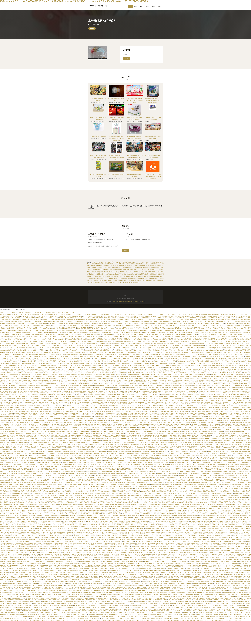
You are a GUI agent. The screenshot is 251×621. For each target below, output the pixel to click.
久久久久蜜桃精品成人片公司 (153, 369)
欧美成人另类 (119, 405)
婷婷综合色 (14, 391)
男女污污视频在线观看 (194, 347)
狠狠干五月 (201, 409)
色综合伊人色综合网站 (173, 360)
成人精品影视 (79, 424)
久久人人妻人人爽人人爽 (17, 396)
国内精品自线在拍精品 (242, 393)
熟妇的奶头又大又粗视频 (213, 314)
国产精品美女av (212, 334)
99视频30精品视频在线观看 (148, 372)
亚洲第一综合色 (236, 328)
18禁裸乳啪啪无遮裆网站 (205, 318)
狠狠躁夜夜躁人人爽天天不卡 (14, 371)
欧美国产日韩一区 (202, 387)
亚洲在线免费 (8, 383)
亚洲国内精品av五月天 (102, 437)
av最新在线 (194, 427)
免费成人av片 (29, 325)
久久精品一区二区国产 (51, 376)
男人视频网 (144, 444)
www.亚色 (234, 374)
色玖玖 (14, 350)
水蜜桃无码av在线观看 (130, 382)
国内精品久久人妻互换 (136, 394)
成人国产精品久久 (196, 332)
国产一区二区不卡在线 (98, 448)
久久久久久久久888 (154, 380)
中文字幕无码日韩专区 (196, 316)
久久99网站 (2, 416)
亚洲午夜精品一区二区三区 (27, 349)
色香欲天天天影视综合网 (130, 325)
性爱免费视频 (108, 345)
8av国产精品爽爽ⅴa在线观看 (50, 415)
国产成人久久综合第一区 (149, 387)
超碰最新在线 (124, 343)
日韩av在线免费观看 (105, 316)
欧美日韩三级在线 (226, 319)
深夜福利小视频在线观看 (132, 396)
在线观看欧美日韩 (90, 405)
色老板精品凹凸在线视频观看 (42, 334)
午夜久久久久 (153, 416)
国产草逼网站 (186, 411)
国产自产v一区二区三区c (220, 332)
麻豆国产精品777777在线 (172, 413)
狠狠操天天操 (50, 372)
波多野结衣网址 (183, 396)
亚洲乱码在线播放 (87, 356)
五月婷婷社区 (176, 338)
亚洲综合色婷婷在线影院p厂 (148, 426)
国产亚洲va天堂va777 (177, 349)
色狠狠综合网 (117, 413)
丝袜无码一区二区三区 (29, 318)
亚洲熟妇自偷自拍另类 (15, 327)
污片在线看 (84, 338)
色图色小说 (185, 318)
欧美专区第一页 (164, 354)
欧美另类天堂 (123, 435)
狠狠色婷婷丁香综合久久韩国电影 (224, 328)
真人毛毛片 (207, 376)
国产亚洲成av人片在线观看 (243, 376)
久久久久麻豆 (70, 319)
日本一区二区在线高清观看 (111, 389)
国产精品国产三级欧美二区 (14, 438)
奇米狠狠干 (192, 319)
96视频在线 (43, 350)
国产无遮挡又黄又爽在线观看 (118, 321)
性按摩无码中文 (148, 407)
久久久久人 (79, 338)
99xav (222, 354)
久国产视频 (119, 339)
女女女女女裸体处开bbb (64, 400)
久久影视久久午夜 (182, 363)
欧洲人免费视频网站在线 (195, 416)
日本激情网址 (62, 424)
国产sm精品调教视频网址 (201, 314)
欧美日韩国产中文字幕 (38, 396)
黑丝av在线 (21, 356)
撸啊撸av (215, 327)
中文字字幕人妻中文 (233, 367)
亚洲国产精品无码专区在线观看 (57, 438)
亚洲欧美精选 (165, 360)
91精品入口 (216, 424)
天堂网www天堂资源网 (229, 354)
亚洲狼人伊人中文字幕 (48, 418)
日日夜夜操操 (143, 371)
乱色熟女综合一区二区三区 (8, 343)
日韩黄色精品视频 (183, 372)
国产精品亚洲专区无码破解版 (165, 349)
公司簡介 (126, 58)
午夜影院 (37, 383)
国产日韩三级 (225, 409)
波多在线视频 (74, 321)
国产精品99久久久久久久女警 (149, 389)
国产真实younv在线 (174, 396)
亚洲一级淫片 (50, 350)
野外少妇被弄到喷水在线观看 (121, 363)
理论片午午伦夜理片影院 (216, 422)
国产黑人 (43, 327)
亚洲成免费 (174, 378)
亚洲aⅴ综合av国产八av (136, 361)
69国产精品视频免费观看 (179, 391)
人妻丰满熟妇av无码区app (196, 365)
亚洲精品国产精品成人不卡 (93, 339)
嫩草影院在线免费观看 (158, 405)
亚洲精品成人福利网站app (95, 336)
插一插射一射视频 (167, 318)
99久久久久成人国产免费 (228, 383)
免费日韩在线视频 (11, 415)
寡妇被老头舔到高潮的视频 (215, 319)
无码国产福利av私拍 (39, 420)
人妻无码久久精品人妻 (45, 365)
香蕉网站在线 (99, 332)
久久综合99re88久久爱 (17, 444)
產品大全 (141, 6)
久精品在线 (140, 350)
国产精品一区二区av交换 (132, 323)
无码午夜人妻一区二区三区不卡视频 (84, 411)
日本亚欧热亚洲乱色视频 (74, 323)
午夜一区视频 (184, 352)
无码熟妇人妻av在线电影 (43, 361)
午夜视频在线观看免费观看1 (180, 383)
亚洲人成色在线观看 (75, 409)
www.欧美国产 (228, 330)
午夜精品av (207, 374)
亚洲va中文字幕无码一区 (118, 325)
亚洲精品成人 (80, 400)
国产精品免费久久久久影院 (243, 415)
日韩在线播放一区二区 (98, 411)
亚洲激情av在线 (6, 367)
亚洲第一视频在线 (101, 424)
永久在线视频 (130, 407)
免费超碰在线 (243, 424)
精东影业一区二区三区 (56, 396)
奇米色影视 (187, 314)
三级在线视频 (75, 343)
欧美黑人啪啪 (47, 396)
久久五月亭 (157, 394)
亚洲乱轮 (65, 389)
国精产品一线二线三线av (148, 352)
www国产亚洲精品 (190, 341)
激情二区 (70, 314)
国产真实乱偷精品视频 (87, 446)
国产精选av (230, 431)
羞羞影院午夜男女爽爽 (136, 352)
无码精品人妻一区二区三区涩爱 (235, 318)
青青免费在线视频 (199, 321)
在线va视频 (125, 360)
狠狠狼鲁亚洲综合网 (145, 360)
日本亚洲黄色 (15, 314)
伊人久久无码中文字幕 (76, 416)
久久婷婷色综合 (113, 444)
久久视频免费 (157, 347)
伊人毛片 (241, 427)
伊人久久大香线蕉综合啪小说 (44, 341)
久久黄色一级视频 (221, 336)
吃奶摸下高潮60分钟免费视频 (135, 354)
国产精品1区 (119, 391)
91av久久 (245, 398)
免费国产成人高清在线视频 (12, 416)
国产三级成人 (154, 391)
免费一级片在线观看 (21, 350)
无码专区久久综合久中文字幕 (180, 426)
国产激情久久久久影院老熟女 (97, 426)
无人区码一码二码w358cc (120, 431)
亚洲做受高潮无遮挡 (72, 440)
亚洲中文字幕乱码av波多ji (58, 433)
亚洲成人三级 (78, 371)
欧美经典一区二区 (48, 336)
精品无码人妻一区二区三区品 (127, 415)
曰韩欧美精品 (154, 363)
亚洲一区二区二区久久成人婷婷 (232, 394)
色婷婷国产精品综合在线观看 (96, 327)
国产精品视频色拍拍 (144, 449)
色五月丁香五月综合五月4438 (192, 400)
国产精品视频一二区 (109, 426)
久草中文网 (39, 426)
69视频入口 (17, 316)
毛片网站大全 (237, 400)
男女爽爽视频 (123, 378)
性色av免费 (55, 314)
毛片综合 (162, 341)
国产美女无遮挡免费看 (127, 393)
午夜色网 (95, 437)
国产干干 (183, 350)
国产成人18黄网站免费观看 (141, 336)
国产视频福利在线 (86, 444)
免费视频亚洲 (136, 418)
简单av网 (228, 343)
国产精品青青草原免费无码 (197, 444)
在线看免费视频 (229, 382)
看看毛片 (181, 422)
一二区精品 (185, 349)
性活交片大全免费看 (29, 358)
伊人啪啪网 (212, 431)
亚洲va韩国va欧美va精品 (112, 442)
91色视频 (28, 418)
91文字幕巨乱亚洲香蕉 (75, 382)
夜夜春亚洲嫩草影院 (227, 371)
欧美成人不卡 (201, 358)
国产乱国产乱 (226, 422)
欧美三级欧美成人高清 (178, 429)
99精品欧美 (213, 394)
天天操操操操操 (204, 338)
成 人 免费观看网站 (237, 442)
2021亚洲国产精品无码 (224, 356)
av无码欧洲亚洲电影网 (87, 398)
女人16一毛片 (233, 429)
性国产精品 (245, 372)
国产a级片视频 (20, 318)
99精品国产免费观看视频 (159, 404)
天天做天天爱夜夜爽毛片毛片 (198, 367)
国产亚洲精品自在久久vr (55, 409)
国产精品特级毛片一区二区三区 (167, 369)
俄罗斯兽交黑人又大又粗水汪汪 (68, 411)
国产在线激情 (228, 334)
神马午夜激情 (151, 376)
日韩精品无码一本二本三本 (176, 411)
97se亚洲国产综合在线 (144, 358)
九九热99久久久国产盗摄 (238, 413)
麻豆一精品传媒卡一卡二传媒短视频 (137, 367)
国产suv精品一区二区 (200, 323)
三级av (74, 446)
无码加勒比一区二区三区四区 (116, 350)
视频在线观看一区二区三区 (58, 328)
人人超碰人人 (208, 363)
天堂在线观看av (38, 367)
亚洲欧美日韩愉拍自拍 (155, 383)
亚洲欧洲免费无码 (207, 415)
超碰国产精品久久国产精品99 (90, 424)
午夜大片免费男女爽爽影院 (240, 431)
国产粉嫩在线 (246, 347)
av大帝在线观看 (182, 358)
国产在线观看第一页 (108, 411)
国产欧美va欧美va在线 (91, 319)
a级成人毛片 (22, 339)
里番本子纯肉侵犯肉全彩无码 (209, 350)
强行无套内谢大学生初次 (97, 321)
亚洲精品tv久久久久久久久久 (36, 343)
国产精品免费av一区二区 (154, 354)
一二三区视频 (77, 336)
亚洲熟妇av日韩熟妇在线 (165, 380)
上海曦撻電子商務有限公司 (97, 234)
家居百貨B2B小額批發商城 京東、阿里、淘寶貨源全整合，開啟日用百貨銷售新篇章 (116, 138)
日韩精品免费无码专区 (68, 332)
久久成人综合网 (97, 418)
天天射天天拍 (237, 405)
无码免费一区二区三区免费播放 (118, 424)
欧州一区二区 (182, 360)
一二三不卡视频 (226, 341)
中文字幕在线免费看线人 (27, 336)
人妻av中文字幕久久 (115, 418)
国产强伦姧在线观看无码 (132, 378)
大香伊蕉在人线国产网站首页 (7, 448)
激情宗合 (179, 350)
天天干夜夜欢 (3, 437)
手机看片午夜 (155, 367)
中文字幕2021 (68, 444)
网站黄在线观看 (159, 402)
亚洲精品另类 (178, 394)
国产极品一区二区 (204, 429)
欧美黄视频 (117, 343)
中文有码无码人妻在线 (70, 438)
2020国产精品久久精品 (25, 319)
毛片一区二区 (228, 338)
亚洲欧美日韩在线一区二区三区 (147, 440)
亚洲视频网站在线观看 (242, 374)
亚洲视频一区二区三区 (184, 376)
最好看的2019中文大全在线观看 (237, 360)
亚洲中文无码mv (201, 378)
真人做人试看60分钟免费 (219, 339)
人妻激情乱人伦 (72, 334)
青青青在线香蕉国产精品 (134, 321)
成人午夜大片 (60, 378)
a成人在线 (134, 350)
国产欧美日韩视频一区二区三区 (144, 446)
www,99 (208, 387)
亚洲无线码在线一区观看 (136, 429)
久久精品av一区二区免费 (238, 358)
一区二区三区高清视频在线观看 (239, 380)
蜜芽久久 (99, 440)
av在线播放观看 (112, 415)
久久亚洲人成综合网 (70, 371)
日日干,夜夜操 (22, 416)
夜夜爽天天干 (37, 404)
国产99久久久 (131, 444)
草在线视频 (80, 356)
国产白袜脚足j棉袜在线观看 (85, 431)
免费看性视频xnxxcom (27, 429)
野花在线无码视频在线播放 (132, 449)
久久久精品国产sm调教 (7, 356)
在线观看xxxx (68, 343)
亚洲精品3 (223, 416)
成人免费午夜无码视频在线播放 (188, 328)
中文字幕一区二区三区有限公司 (9, 365)
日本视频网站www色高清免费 (83, 426)
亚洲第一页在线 (219, 341)
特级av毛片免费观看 (23, 321)
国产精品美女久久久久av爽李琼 (36, 416)
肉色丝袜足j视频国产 (30, 334)
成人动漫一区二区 (25, 365)
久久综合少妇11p (21, 449)
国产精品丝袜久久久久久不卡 (85, 358)
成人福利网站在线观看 (210, 382)
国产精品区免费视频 (62, 314)
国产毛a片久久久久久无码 (121, 338)
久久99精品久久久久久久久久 (61, 372)
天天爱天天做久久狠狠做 (218, 396)
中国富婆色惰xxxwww (58, 349)
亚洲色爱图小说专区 (20, 398)
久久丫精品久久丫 (128, 358)
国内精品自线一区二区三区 (197, 389)
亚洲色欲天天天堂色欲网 (157, 365)
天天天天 (150, 328)
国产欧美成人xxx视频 (70, 354)
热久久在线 (223, 343)
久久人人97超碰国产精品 (171, 404)
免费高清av (208, 360)
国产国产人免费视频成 (242, 349)
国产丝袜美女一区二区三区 (91, 396)
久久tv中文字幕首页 (41, 437)
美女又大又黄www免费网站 (115, 352)
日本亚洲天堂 (133, 448)
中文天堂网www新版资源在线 (193, 338)
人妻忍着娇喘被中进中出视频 (161, 352)
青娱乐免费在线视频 (86, 372)
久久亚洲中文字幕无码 (179, 427)
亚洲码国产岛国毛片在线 (185, 316)
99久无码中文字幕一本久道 (78, 352)
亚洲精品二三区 (195, 440)
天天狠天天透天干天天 (141, 382)
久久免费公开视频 (54, 442)
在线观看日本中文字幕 (128, 345)
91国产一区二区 (139, 387)
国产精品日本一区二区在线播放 (77, 448)
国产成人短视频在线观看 (125, 330)
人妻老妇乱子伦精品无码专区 (185, 442)
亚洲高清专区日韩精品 (161, 372)
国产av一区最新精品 (160, 345)
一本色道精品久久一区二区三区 (140, 328)
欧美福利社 (45, 363)
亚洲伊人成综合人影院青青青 (115, 323)
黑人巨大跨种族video (69, 405)
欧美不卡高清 (72, 349)
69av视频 (179, 404)
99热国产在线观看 (120, 420)
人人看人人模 (39, 339)
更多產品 (92, 28)
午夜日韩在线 (87, 389)
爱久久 (58, 383)
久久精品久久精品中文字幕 (83, 440)
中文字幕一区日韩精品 (185, 389)
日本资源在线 (116, 437)
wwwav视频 (52, 393)
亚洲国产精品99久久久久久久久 (118, 438)
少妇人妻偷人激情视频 (168, 343)
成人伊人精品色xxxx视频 (153, 444)
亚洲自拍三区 (234, 349)
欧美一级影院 (168, 319)
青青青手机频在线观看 (101, 314)
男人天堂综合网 (48, 433)
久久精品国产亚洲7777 (87, 437)
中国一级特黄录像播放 (96, 334)
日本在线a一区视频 (58, 350)
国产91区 (238, 316)
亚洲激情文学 (59, 327)
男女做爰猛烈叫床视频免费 (124, 442)
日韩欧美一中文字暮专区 (109, 327)
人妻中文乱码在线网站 (40, 352)
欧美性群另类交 (67, 416)
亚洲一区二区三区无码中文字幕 (202, 371)
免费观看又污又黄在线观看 (167, 427)
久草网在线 (62, 449)
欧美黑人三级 (176, 444)
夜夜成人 (149, 314)
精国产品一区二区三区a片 (43, 405)
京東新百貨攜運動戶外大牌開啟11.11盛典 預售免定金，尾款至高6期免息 (135, 100)
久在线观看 (27, 431)
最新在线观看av (6, 316)
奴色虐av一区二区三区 (240, 437)
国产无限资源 (142, 369)
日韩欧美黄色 (17, 349)
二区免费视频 (86, 343)
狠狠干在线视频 (85, 325)
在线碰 (96, 407)
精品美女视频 (68, 437)
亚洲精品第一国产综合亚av (56, 330)
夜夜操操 (140, 389)
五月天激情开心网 (8, 321)
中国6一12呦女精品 (97, 446)
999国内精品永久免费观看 (122, 376)
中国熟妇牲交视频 (107, 433)
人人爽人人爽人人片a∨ (155, 427)
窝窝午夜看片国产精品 (60, 339)
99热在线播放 (160, 323)
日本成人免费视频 (208, 444)
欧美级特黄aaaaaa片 (101, 420)
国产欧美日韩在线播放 (109, 338)
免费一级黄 (159, 424)
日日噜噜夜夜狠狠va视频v (155, 339)
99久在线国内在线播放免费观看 (198, 356)
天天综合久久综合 (78, 385)
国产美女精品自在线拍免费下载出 (154, 318)
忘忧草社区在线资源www (216, 438)
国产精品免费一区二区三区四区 (94, 415)
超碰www (42, 407)
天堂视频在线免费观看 (87, 341)
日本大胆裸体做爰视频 (97, 398)
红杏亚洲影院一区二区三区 (126, 418)
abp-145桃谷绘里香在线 (46, 374)
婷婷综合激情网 (189, 360)
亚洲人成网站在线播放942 (31, 415)
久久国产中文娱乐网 (23, 314)
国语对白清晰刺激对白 (120, 374)
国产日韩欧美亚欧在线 (155, 429)
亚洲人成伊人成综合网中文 (28, 420)
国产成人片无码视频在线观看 (79, 339)
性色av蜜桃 (12, 325)
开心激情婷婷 (243, 369)
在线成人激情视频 (191, 363)
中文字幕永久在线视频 (225, 424)
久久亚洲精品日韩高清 (25, 345)
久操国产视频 (42, 422)
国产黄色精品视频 (66, 327)
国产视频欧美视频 (177, 321)
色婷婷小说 (213, 336)
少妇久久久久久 (215, 435)
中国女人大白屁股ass (19, 448)
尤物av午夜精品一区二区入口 (237, 356)
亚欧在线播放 (230, 411)
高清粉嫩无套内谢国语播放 (27, 385)
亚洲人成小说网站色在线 (49, 339)
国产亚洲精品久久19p (200, 374)
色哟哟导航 (60, 415)
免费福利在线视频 (84, 332)
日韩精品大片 (120, 394)
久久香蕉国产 (69, 446)
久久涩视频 (13, 361)
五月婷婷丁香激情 (46, 367)
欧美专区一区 (158, 334)
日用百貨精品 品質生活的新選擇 (98, 136)
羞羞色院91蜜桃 (190, 369)
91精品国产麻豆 (193, 411)
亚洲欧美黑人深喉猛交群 (99, 422)
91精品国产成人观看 (137, 402)
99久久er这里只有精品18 (134, 360)
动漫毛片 (110, 437)
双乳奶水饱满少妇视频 (65, 435)
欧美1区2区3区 (74, 383)
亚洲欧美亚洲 (186, 319)
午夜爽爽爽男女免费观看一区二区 (138, 314)
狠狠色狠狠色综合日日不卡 (62, 316)
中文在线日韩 (36, 325)
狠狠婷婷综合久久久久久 (78, 314)
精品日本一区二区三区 (30, 398)
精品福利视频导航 (18, 352)
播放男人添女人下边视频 (150, 343)
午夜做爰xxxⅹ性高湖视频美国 (110, 369)
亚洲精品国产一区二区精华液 (123, 448)
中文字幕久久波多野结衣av (69, 407)
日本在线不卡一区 (145, 319)
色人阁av (5, 435)
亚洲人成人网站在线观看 (242, 345)
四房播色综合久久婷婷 (209, 409)
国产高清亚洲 (202, 385)
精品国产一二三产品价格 (194, 349)
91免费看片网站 (184, 336)
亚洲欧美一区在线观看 (113, 356)
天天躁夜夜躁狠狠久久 (111, 394)
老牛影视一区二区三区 (57, 332)
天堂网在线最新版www (128, 404)
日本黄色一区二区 (139, 415)
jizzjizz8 (94, 409)
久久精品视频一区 (173, 446)
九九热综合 (164, 442)
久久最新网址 (7, 427)
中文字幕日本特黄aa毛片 (110, 391)
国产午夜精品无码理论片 (198, 394)
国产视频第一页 (20, 435)
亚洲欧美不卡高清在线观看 (78, 396)
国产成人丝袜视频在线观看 (86, 409)
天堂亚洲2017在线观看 (204, 352)
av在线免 (181, 347)
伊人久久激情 (181, 400)
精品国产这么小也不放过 (27, 438)
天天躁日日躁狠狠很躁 (140, 318)
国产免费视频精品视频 (113, 402)
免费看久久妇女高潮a (216, 318)
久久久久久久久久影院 (192, 334)
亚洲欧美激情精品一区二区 (28, 352)
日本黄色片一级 (235, 330)
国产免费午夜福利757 (164, 356)
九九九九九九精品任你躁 (77, 435)
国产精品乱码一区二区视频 (156, 435)
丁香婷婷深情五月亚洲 (225, 316)
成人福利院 (233, 389)
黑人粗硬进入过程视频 (30, 448)
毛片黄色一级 (240, 387)
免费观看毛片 (5, 438)
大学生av (210, 343)
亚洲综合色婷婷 (136, 393)
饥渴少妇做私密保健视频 (149, 415)
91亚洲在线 (236, 361)
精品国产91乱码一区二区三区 (199, 435)
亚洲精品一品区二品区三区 (32, 378)
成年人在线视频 (244, 316)
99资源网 (192, 314)
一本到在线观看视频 (76, 398)
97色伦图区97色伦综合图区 (115, 409)
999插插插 (111, 407)
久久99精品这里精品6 (117, 449)
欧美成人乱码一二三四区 (99, 382)
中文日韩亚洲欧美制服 (90, 420)
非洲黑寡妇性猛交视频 (81, 427)
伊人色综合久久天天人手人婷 (147, 347)
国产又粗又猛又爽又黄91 (244, 343)
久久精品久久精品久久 (42, 424)
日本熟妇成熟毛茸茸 (208, 327)
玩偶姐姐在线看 (191, 383)
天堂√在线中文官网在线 (22, 383)
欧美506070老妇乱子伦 (15, 332)
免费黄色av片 (66, 378)
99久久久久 (65, 369)
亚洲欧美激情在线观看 (184, 407)
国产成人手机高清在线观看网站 (126, 356)
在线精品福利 (192, 336)
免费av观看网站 (216, 343)
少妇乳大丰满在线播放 (162, 431)
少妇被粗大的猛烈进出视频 (45, 314)
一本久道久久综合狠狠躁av (161, 374)
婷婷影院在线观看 (144, 418)
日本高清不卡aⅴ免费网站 (231, 336)
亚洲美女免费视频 (131, 431)
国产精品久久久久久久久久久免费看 (133, 422)
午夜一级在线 (13, 449)
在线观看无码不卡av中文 (60, 418)
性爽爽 (185, 429)
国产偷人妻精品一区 (201, 372)
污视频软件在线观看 (81, 328)
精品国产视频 (193, 413)
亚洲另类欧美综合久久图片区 (97, 389)
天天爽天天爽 (50, 345)
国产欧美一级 (21, 372)
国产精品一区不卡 (96, 356)
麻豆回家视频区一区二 (184, 413)
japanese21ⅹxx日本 (171, 350)
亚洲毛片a (152, 345)
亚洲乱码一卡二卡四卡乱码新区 (66, 360)
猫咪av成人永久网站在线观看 (104, 325)
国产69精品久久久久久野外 (171, 393)
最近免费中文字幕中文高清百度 (212, 354)
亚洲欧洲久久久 (15, 319)
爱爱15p (124, 323)
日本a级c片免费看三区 (51, 422)
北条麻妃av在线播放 (22, 380)
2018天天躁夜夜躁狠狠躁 (238, 321)
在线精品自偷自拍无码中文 (74, 372)
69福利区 (99, 319)
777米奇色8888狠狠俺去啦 (94, 413)
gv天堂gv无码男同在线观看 (184, 345)
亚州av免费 (177, 352)
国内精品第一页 (82, 330)
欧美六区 (155, 323)
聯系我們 (147, 6)
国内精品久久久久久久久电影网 (148, 424)
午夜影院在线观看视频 (168, 336)
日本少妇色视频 (80, 374)
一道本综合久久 (119, 380)
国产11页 (23, 338)
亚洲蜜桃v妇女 (215, 444)
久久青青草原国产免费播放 (89, 391)
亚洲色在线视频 (157, 327)
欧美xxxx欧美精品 (80, 349)
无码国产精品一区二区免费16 (120, 334)
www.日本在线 (70, 402)
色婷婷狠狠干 (52, 405)
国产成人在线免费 (121, 427)
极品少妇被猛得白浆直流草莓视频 (205, 411)
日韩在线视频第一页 (80, 420)
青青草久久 (157, 376)
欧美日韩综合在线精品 (60, 393)
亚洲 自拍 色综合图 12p (61, 440)
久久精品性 (123, 372)
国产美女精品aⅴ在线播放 (110, 416)
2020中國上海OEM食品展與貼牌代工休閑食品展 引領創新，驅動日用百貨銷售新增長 (153, 176)
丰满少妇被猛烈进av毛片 (93, 380)
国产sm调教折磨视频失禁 (146, 321)
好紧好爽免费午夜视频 (71, 424)
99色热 (65, 338)
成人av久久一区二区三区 (167, 327)
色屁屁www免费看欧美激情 (147, 413)
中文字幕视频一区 (173, 363)
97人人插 (141, 378)
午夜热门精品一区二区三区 (97, 383)
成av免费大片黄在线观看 (62, 391)
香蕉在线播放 (99, 374)
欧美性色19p (236, 327)
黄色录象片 (101, 345)
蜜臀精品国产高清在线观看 (128, 400)
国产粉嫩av (50, 321)
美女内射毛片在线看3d (170, 418)
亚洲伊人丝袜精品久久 (193, 422)
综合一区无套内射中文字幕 (49, 413)
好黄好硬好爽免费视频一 (152, 382)
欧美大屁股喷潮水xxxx (195, 407)
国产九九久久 (21, 391)
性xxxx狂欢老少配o (244, 400)
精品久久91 (83, 380)
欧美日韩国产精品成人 (53, 424)
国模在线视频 (171, 352)
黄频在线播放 (155, 356)
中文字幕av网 (243, 404)
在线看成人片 (177, 336)
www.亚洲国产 (119, 404)
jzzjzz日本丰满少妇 (98, 338)
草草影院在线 (175, 347)
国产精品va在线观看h (59, 404)
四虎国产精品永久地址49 (142, 365)
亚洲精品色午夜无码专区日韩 (27, 316)
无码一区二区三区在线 (85, 334)
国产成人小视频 (237, 382)
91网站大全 (121, 328)
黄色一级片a (64, 394)
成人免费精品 (198, 336)
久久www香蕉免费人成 (184, 444)
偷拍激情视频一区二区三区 (31, 449)
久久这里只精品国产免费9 (39, 376)
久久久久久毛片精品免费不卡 (9, 330)
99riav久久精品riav (138, 404)
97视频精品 (106, 352)
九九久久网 (79, 325)
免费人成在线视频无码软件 (34, 440)
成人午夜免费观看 (52, 391)
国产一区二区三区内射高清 (167, 407)
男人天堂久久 (94, 404)
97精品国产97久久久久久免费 (113, 336)
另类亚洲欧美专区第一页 (159, 330)
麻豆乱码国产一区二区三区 (238, 314)
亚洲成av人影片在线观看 (217, 365)
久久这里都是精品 (93, 349)
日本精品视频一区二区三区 (244, 339)
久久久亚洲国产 (221, 374)
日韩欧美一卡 (18, 404)
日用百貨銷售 (121, 301)
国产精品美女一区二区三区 (206, 339)
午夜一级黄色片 (59, 405)
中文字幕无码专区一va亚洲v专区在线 (60, 341)
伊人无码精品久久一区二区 (115, 347)
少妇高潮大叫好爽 (141, 438)
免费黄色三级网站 (80, 365)
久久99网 (70, 358)
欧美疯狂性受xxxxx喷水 (203, 431)
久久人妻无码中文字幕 (175, 402)
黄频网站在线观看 (200, 330)
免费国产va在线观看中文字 (133, 338)
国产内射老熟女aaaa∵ (110, 354)
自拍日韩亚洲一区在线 (229, 365)
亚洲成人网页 (72, 316)
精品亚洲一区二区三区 (36, 319)
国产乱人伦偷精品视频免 (209, 404)
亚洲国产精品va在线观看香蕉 (196, 420)
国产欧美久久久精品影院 (216, 387)
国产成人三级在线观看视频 (6, 345)
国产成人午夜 (242, 367)
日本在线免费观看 (95, 444)
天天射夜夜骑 (178, 385)
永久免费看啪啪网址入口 (130, 420)
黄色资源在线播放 (74, 413)
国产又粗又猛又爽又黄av (72, 345)
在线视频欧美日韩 (206, 336)
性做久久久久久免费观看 (173, 431)
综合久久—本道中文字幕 (233, 352)
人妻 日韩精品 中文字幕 (199, 360)
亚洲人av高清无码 (58, 389)
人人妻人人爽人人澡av (169, 405)
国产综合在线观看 (211, 437)
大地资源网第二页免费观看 (188, 321)
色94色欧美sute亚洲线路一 (70, 347)
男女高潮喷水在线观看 (184, 438)
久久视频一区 (146, 429)
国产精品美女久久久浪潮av (148, 394)
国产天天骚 (136, 327)
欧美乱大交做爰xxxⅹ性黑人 (120, 407)
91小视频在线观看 (6, 361)
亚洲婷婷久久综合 (144, 338)
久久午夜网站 (237, 383)
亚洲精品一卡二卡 (242, 371)
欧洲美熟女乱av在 (135, 330)
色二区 (189, 325)
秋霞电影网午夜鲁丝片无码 (80, 361)
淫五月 (27, 416)
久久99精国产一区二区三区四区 (159, 398)
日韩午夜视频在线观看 (186, 339)
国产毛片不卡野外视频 (33, 422)
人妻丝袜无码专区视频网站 (47, 387)
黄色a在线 (128, 411)
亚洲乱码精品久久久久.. (204, 438)
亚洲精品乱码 (73, 318)
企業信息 (153, 6)
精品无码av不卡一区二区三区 (140, 349)
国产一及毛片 (90, 361)
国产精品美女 (137, 356)
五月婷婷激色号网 (194, 343)
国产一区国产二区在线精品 (129, 365)
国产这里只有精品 (160, 393)
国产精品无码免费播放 (187, 394)
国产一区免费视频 (159, 440)
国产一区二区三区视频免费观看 (88, 438)
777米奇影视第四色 (37, 321)
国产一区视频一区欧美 (90, 352)
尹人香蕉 (198, 433)
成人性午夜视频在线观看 (87, 382)
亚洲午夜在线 (200, 393)
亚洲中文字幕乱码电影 (72, 429)
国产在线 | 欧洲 (229, 433)
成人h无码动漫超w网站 (234, 418)
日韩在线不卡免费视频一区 (49, 343)
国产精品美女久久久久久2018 (187, 354)
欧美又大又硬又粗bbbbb (27, 332)
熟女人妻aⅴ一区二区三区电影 (160, 316)
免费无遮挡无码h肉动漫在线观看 (39, 323)
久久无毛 (185, 422)
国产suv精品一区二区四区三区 (156, 336)
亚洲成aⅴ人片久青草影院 (45, 325)
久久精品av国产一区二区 (44, 369)
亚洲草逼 (45, 321)
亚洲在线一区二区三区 (176, 318)
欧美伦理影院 (93, 440)
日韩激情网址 (222, 314)
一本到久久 (231, 402)
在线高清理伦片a (53, 361)
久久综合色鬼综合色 (33, 382)
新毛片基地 (240, 409)
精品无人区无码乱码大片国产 (197, 382)
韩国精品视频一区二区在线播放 (60, 420)
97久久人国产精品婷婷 (61, 356)
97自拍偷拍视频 (235, 338)
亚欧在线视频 (189, 332)
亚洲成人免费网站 (59, 347)
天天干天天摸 (195, 325)
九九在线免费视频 (20, 323)
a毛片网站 (192, 371)
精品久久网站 (96, 435)
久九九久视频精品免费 (139, 407)
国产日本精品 (105, 323)
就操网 (65, 363)
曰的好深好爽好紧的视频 (113, 314)
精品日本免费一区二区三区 (218, 325)
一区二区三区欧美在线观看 (171, 345)
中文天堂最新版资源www (109, 332)
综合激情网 (247, 321)
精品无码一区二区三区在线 (182, 418)
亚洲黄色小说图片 (216, 367)
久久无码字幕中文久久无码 (27, 404)
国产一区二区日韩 (76, 380)
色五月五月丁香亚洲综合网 (21, 389)
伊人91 (126, 321)
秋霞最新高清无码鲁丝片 (169, 435)
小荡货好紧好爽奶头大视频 (50, 383)
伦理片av (150, 405)
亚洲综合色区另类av (173, 374)
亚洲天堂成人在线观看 (65, 383)
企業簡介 (135, 6)
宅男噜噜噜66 (53, 431)
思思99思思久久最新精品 (28, 402)
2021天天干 (120, 318)
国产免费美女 (104, 356)
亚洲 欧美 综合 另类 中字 (197, 327)
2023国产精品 (75, 404)
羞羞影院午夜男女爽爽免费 (108, 371)
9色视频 (178, 409)
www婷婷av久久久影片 (47, 319)
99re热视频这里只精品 (117, 345)
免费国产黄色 (74, 400)
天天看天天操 (236, 407)
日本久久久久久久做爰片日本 (127, 440)
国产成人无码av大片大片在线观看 (216, 338)
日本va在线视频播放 (14, 442)
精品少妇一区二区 (135, 442)
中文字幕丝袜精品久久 (228, 448)
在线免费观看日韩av (88, 435)
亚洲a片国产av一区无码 (91, 330)
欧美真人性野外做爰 (12, 380)
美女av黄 (93, 360)
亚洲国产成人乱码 (115, 435)
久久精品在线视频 (19, 422)
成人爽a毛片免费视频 (51, 316)
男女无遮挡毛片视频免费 (203, 361)
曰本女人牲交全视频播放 (37, 418)
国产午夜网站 (141, 343)
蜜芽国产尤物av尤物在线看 (90, 400)
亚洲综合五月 (79, 316)
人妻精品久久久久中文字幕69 (152, 341)
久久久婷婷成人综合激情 (192, 358)
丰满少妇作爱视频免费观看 (173, 389)
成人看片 (34, 405)
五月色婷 (128, 361)
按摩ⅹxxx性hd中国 (165, 376)
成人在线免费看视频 (90, 367)
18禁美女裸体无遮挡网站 (93, 427)
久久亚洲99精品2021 (108, 398)
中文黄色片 (227, 429)
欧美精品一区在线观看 (149, 409)
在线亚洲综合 (214, 374)
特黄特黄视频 (74, 327)
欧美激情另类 (98, 367)
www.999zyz (149, 371)
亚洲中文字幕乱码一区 (87, 387)
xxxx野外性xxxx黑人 (238, 448)
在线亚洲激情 (162, 338)
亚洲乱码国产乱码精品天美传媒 (217, 369)
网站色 (108, 319)
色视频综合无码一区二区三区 (28, 371)
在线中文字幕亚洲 (207, 365)
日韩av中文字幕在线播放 (166, 429)
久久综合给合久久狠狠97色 (8, 389)
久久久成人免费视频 (81, 350)
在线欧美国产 (15, 339)
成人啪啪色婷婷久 (172, 448)
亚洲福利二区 (41, 380)
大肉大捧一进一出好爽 (216, 400)
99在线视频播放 (96, 316)
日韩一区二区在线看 (78, 378)
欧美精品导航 (26, 361)
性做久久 (19, 365)
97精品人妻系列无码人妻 (183, 420)
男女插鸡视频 (51, 398)
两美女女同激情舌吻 (157, 371)
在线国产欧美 (6, 339)
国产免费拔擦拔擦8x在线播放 (229, 376)
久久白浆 (78, 318)
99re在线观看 (208, 345)
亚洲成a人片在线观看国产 (162, 400)
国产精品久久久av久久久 (226, 321)
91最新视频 (112, 380)
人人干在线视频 (236, 416)
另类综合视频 (216, 402)
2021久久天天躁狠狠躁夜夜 (211, 405)
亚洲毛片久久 (225, 318)
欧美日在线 (145, 376)
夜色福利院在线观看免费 (129, 318)
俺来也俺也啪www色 (217, 363)
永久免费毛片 (169, 321)
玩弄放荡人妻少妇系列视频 (120, 426)
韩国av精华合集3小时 (36, 347)
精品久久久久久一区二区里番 (63, 367)
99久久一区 (145, 354)
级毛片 (89, 360)
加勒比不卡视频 (45, 347)
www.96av (69, 352)
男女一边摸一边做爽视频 (174, 354)
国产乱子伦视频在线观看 (128, 391)
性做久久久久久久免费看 (216, 371)
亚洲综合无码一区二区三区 (58, 325)
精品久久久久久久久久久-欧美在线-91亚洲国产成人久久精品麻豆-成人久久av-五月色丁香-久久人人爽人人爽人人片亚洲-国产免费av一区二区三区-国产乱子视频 (74, 1)
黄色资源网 (2, 327)
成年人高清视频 (89, 354)
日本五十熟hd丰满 (128, 349)
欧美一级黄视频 (88, 365)
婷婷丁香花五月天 (72, 338)
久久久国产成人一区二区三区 (157, 448)
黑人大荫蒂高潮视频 (71, 427)
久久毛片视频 (13, 318)
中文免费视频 (199, 350)
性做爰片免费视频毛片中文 (207, 332)
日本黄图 (27, 400)
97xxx (20, 336)
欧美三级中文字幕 (63, 429)
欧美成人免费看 (52, 378)
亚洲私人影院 (33, 411)
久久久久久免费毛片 (38, 429)
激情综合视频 (146, 339)
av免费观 (108, 424)
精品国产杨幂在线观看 (88, 385)
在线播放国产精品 (40, 427)
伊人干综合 (180, 374)
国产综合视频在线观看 (107, 334)
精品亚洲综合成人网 (109, 341)
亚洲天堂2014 (237, 411)
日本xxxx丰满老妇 (54, 318)
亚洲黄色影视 (118, 393)
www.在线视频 (52, 440)
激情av (39, 449)
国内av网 (62, 354)
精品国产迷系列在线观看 (133, 334)
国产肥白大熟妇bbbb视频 (78, 389)
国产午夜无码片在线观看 (209, 391)
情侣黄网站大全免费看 (122, 416)
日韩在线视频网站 (100, 438)
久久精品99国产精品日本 (219, 398)
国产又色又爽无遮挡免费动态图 (212, 378)
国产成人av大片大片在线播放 (28, 327)
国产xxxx (189, 327)
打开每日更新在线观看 (198, 442)
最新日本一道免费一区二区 (60, 387)
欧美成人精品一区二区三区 (226, 407)
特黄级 (41, 383)
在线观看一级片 (18, 405)
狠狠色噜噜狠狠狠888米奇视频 (167, 385)
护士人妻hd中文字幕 (207, 448)
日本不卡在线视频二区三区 (29, 444)
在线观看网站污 (136, 347)
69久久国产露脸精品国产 (232, 332)
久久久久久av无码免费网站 (198, 345)
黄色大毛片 (8, 378)
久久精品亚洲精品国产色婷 (243, 336)
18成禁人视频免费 (6, 332)
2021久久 (197, 396)
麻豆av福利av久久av (232, 393)
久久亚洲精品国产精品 (157, 396)
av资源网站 (54, 374)
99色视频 (78, 438)
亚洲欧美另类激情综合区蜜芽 (183, 330)
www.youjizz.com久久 (217, 418)
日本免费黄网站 (246, 325)
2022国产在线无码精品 (20, 325)
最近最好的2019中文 (47, 426)
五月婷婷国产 (80, 376)
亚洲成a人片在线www (114, 378)
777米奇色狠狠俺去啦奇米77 (59, 319)
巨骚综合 (233, 316)
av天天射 (165, 358)
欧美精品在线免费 (149, 316)
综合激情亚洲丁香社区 (127, 347)
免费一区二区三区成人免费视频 (17, 400)
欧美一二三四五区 (196, 339)
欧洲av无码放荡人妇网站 (106, 361)
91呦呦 (107, 420)
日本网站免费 (70, 387)
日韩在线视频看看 (192, 378)
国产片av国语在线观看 (127, 316)
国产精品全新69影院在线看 (167, 383)
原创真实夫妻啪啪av (13, 336)
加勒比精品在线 (103, 431)
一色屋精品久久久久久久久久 (149, 431)
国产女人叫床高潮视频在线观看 (30, 369)
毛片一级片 (46, 438)
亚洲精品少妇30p (4, 341)
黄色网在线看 (183, 334)
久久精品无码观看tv (34, 365)
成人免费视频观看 (174, 376)
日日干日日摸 (101, 358)
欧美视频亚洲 (116, 361)
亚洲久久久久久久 (71, 394)
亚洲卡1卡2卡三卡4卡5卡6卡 (35, 330)
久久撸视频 (15, 356)
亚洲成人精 (123, 336)
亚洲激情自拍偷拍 (56, 411)
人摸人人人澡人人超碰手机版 (130, 405)
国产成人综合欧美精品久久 (236, 422)
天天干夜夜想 (91, 338)
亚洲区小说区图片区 (158, 325)
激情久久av (100, 330)
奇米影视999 (183, 341)
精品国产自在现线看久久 (110, 448)
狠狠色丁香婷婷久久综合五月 (183, 371)
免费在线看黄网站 (54, 429)
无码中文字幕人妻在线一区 (47, 404)
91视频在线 (53, 365)
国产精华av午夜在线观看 (205, 400)
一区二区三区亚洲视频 (22, 393)
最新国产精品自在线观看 (219, 347)
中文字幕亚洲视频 (38, 332)
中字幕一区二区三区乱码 (118, 387)
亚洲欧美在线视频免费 (144, 380)
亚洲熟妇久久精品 (173, 332)
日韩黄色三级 (48, 416)
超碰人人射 (242, 354)
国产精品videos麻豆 (26, 347)
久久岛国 (87, 349)
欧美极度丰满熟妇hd (42, 345)
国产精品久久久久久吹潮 (173, 424)
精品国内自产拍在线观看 (54, 435)
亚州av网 (173, 314)
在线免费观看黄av (119, 341)
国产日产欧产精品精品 (123, 444)
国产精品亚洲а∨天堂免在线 (169, 371)
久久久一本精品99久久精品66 (86, 418)
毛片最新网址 (188, 427)
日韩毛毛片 (52, 347)
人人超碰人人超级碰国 (29, 433)
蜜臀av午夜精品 (45, 440)
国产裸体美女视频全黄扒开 (84, 321)
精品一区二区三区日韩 (225, 435)
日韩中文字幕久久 (186, 356)
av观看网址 (2, 323)
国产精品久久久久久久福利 (64, 374)
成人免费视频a (125, 339)
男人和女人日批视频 (23, 442)
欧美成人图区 (177, 339)
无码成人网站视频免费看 (20, 341)
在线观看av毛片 (106, 318)
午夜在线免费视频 (235, 424)
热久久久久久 (162, 382)
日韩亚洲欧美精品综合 (200, 354)
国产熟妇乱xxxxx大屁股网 (236, 325)
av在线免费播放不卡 (164, 332)
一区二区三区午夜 (187, 380)
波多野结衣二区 (234, 343)
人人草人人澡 (209, 372)
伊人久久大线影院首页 (186, 402)
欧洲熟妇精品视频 (33, 442)
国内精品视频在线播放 (119, 382)
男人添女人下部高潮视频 (173, 316)
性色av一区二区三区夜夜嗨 (107, 413)
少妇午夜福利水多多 (227, 380)
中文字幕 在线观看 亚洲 (182, 325)
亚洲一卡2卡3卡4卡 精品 (30, 356)
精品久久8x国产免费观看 (242, 389)
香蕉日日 (12, 316)
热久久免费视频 (232, 387)
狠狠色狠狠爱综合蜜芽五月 (89, 442)
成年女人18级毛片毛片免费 (166, 426)
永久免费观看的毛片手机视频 (53, 394)
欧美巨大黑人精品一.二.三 (222, 404)
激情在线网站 (142, 327)
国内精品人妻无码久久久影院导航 (134, 374)
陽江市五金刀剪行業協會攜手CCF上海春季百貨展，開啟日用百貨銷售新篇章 (116, 157)
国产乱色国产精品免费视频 (117, 319)
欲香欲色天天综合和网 (169, 328)
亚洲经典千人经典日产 (148, 325)
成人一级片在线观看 (190, 415)
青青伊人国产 (139, 325)
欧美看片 (36, 402)
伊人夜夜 (81, 433)
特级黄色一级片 (24, 440)
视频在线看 (88, 429)
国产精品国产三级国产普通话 (85, 345)
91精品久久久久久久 (57, 336)
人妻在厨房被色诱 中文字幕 (148, 374)
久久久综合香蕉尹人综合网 (133, 371)
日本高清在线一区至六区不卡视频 (137, 341)
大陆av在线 (246, 318)
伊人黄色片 (135, 358)
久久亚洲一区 (230, 327)
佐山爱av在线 (227, 349)
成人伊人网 (40, 415)
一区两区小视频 (101, 449)
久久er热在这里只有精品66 (184, 398)
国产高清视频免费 (53, 334)
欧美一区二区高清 (60, 343)
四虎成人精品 (207, 394)
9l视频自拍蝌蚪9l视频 (63, 334)
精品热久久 (215, 372)
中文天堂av (186, 347)
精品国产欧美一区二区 (161, 415)
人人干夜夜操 (243, 361)
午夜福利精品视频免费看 (42, 398)
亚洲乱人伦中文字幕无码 (167, 339)
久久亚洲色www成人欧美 (207, 433)
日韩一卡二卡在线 (47, 446)
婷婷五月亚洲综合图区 (237, 398)
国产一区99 (105, 415)
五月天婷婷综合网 (242, 323)
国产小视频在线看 (92, 347)
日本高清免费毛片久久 (11, 369)
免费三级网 (69, 363)
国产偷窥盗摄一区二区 (21, 409)
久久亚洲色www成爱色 (144, 383)
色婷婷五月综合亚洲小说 (236, 341)
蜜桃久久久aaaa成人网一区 (170, 361)
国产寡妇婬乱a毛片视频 (70, 325)
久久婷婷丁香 (223, 420)
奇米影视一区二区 (203, 343)
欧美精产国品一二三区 (120, 332)
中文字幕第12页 (15, 424)
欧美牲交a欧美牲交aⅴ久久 (12, 372)
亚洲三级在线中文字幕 (124, 314)
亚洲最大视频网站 (97, 393)
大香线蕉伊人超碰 (16, 363)
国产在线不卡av (92, 332)
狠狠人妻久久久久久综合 (216, 376)
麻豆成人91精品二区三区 (110, 429)
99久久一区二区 (46, 330)
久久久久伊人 (145, 361)
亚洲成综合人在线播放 (148, 385)
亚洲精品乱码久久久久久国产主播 (151, 332)
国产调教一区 (88, 363)
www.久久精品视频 (9, 413)
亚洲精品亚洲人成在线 (82, 347)
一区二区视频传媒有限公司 (132, 369)
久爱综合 (177, 405)
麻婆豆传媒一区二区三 (241, 440)
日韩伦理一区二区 (129, 328)
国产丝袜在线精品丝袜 (201, 398)
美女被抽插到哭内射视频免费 (120, 398)
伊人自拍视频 (43, 394)
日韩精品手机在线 (138, 332)
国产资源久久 (73, 367)
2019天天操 (221, 323)
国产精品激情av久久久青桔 (121, 367)
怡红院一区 (104, 319)
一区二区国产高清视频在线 (32, 354)
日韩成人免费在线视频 (180, 435)
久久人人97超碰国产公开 (81, 415)
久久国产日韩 (99, 352)
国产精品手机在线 (200, 376)
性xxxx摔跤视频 (28, 323)
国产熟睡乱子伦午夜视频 (18, 382)
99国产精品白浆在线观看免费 (100, 387)
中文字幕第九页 (149, 327)
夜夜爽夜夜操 (95, 378)
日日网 (71, 378)
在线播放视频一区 (81, 367)
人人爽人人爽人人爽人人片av (229, 446)
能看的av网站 (60, 422)
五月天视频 (151, 418)
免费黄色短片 (20, 376)
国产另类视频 (56, 321)
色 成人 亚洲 (26, 446)
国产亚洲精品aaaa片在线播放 (157, 319)
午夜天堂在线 (56, 449)
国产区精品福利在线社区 (216, 352)
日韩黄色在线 (107, 330)
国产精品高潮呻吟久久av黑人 (135, 376)
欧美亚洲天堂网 (61, 446)
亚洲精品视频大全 (19, 433)
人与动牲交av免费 (30, 350)
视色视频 (237, 354)
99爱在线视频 (122, 361)
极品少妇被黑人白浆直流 (162, 437)
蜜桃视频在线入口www (201, 413)
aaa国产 (193, 398)
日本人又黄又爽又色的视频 (209, 328)
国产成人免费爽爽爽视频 (177, 319)
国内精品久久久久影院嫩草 (111, 385)
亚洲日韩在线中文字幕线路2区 (216, 427)
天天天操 (105, 365)
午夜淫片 (69, 389)
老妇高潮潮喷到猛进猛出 (120, 371)
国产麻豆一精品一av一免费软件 (15, 446)
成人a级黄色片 (86, 433)
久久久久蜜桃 (214, 360)
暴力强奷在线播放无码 (147, 433)
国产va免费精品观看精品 (171, 382)
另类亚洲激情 (200, 328)
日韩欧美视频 (218, 409)
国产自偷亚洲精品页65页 (96, 343)
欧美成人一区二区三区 (37, 363)
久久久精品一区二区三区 (129, 319)
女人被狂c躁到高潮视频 (64, 442)
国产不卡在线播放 (48, 360)
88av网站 (107, 444)
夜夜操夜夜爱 (168, 367)
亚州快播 (154, 393)
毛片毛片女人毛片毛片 (87, 422)
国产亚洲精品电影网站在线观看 (239, 391)
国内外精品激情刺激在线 (82, 407)
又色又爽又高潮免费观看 (98, 341)
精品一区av (130, 398)
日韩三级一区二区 (131, 372)
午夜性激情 (200, 391)
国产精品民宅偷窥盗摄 (33, 314)
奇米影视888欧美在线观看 (96, 318)
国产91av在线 (167, 323)
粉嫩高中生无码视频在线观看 (145, 396)
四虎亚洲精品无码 (54, 371)
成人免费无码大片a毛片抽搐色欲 (182, 343)
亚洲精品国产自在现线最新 (58, 437)
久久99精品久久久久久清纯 (206, 347)
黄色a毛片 (82, 394)
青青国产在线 (216, 316)
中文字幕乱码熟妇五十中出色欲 (46, 389)
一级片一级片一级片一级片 (205, 325)
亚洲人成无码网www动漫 (108, 374)
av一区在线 (9, 347)
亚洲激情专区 (48, 328)
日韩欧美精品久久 (208, 442)
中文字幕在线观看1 (68, 422)
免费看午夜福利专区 (38, 336)
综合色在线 (66, 349)
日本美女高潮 (15, 334)
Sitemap (143, 301)
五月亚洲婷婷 (16, 360)
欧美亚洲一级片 (127, 394)
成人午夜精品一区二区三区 (80, 402)
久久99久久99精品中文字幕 (117, 358)
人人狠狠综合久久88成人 (16, 407)
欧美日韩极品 (54, 446)
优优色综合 (156, 418)
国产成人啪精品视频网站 (193, 352)
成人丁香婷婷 (18, 328)
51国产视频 (57, 354)
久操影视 (81, 343)
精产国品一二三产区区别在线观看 (224, 358)
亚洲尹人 (232, 437)
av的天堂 (48, 352)
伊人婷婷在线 (20, 369)
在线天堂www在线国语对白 (187, 409)
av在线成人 (227, 325)
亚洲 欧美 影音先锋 (173, 400)
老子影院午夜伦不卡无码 (223, 360)
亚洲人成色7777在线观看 (56, 369)
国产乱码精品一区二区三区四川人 (55, 338)
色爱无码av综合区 (64, 323)
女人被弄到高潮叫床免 (146, 393)
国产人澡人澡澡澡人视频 (96, 433)
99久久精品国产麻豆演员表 (121, 354)
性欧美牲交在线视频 (28, 396)
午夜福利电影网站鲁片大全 (72, 418)
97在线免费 (54, 407)
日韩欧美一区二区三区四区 (218, 345)
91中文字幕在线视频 (127, 409)
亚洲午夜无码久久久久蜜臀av (18, 354)
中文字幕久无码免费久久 (134, 363)
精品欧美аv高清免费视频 (78, 363)
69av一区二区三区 (224, 402)
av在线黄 (64, 427)
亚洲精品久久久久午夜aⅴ (131, 427)
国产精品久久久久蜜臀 (192, 387)
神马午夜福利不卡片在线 (43, 442)
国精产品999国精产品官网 (206, 380)
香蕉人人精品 (99, 350)
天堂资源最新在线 (48, 420)
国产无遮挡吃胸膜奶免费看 (80, 360)
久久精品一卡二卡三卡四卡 (57, 444)
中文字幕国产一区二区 (219, 429)
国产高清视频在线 (77, 387)
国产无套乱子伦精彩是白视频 (72, 393)
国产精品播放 (170, 415)
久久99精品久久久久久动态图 (91, 376)
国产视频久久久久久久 (38, 438)
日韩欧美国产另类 (112, 339)
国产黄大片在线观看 (87, 316)
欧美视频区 (126, 341)
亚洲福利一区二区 (14, 367)
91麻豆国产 (11, 433)
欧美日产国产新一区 (83, 413)
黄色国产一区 (6, 426)
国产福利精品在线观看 (170, 330)
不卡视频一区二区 (113, 383)
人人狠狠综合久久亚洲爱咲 (170, 365)
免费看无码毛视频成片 (150, 400)
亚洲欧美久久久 (93, 325)
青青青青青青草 (117, 372)
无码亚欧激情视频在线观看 (105, 427)
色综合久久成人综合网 (131, 438)
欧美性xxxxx (226, 387)
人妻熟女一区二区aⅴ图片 (230, 345)
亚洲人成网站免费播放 (209, 321)
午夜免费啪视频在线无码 (87, 416)
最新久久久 (156, 378)
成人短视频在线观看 (200, 363)
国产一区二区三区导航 (207, 402)
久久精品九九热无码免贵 (15, 387)
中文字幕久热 (102, 328)
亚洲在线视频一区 (235, 319)
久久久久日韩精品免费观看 (149, 350)
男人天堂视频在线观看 (240, 365)
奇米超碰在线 (112, 376)
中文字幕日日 (210, 398)
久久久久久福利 (95, 431)
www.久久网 (229, 314)
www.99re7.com (139, 437)
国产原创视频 (110, 360)
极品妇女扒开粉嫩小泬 (12, 437)
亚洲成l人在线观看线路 (31, 409)
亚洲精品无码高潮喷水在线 (119, 396)
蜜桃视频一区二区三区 (128, 327)
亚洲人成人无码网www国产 (111, 328)
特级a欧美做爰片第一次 (160, 409)
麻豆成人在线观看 (194, 438)
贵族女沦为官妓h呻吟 (133, 343)
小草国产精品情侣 (214, 356)
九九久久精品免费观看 (180, 369)
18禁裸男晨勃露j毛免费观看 (118, 433)
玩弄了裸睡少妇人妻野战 (114, 440)
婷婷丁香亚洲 (106, 350)
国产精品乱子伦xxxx (6, 396)
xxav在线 (242, 327)
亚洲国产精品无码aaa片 (155, 360)
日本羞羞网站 (36, 394)
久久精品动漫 (185, 323)
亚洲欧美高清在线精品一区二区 (133, 424)
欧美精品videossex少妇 (96, 363)
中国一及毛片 (119, 327)
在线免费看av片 (130, 332)
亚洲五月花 (14, 383)
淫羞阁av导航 (37, 349)
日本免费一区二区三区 (16, 429)
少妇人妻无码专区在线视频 (146, 442)
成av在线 (104, 336)
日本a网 (226, 431)
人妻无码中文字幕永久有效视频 (42, 318)
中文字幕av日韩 (106, 321)
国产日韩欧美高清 (84, 336)
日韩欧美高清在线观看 (222, 350)
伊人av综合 (137, 440)
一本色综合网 (71, 420)
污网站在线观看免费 (50, 327)
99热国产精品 (69, 339)
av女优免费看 (208, 367)
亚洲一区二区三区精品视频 (28, 407)
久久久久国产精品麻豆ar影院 (211, 323)
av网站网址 (195, 385)
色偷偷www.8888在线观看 (206, 349)
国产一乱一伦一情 (180, 314)
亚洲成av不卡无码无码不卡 (131, 389)
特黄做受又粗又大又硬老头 (206, 396)
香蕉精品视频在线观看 (33, 389)
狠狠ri (10, 339)
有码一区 (171, 440)
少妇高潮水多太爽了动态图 (103, 400)
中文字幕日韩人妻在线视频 (211, 330)
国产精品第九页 (112, 405)
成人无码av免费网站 (22, 374)
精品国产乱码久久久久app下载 (156, 361)
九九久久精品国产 (174, 438)
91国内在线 (165, 424)
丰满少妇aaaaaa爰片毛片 (160, 413)
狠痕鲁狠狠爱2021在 (6, 334)
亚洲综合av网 (32, 383)
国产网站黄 (138, 319)
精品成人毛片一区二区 (116, 316)
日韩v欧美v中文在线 (51, 356)
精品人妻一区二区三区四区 (19, 418)
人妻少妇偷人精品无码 (152, 349)
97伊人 (124, 449)
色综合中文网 (95, 345)
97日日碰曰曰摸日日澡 (138, 345)
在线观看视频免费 (127, 380)
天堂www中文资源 (150, 334)
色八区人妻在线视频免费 (26, 413)
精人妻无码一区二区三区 (164, 438)
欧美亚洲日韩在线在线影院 (70, 376)
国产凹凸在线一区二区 (203, 334)
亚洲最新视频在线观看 (210, 358)
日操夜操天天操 (213, 361)
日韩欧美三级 (62, 371)
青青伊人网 (43, 349)
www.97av (84, 371)
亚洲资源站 (43, 356)
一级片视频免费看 (145, 435)
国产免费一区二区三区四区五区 (55, 363)
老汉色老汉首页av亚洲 (68, 336)
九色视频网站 (211, 341)
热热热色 (129, 435)
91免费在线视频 (181, 332)
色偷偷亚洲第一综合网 (57, 380)
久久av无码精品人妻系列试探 (145, 323)
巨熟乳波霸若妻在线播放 (83, 327)
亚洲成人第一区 (208, 418)
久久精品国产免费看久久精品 (45, 402)
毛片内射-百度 (175, 422)
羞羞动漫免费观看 (238, 378)
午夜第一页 (11, 341)
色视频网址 (217, 321)
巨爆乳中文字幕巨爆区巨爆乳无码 (64, 431)
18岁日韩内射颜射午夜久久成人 (227, 444)
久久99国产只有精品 (148, 378)
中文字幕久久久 (207, 420)
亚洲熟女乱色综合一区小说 (75, 341)
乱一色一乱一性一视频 (130, 387)
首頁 (130, 6)
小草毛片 (45, 372)
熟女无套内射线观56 (98, 369)
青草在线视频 (241, 385)
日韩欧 (77, 334)
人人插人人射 (229, 416)
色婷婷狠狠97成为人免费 (70, 365)
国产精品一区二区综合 (29, 391)
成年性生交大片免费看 (156, 314)
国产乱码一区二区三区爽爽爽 (231, 385)
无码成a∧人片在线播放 (237, 334)
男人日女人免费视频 (97, 365)
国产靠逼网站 (139, 372)
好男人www (76, 332)
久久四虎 (158, 426)
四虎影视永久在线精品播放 (150, 437)
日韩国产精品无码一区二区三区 (22, 343)
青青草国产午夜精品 (91, 350)
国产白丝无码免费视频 (43, 435)
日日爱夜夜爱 (91, 407)
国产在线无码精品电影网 (216, 440)
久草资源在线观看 (38, 372)
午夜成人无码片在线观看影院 (227, 378)
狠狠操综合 (194, 391)
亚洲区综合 (71, 361)
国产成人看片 (97, 361)
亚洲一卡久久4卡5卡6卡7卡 (159, 321)
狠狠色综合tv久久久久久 (5, 314)
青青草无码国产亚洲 (26, 387)
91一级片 (35, 435)
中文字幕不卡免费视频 (26, 363)
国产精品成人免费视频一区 (231, 323)
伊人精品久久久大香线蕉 (79, 319)
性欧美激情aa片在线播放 (95, 323)
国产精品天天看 (220, 394)
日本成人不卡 (19, 361)
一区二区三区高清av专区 (196, 424)
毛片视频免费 (21, 334)
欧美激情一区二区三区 (153, 422)
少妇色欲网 (75, 358)
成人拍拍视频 (169, 338)
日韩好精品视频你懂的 (177, 367)
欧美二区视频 (199, 383)
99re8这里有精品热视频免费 (29, 426)
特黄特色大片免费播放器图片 (186, 405)
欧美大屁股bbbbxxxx (192, 426)
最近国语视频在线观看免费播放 (234, 420)
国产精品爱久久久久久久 (53, 323)
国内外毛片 (38, 350)
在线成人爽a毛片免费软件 (120, 411)
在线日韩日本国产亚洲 (144, 416)
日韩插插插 (208, 435)
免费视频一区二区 (10, 328)
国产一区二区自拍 (114, 330)
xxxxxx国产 (44, 391)
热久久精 (166, 440)
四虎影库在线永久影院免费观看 (171, 341)
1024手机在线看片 (46, 444)
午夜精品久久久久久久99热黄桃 (9, 376)
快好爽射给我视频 (195, 380)
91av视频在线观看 (85, 318)
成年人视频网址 (33, 361)
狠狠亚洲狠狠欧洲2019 (208, 424)
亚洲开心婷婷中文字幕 (70, 426)
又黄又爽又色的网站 (112, 365)
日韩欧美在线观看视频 (166, 347)
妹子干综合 (18, 385)
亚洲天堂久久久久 (222, 327)
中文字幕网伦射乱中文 (145, 363)
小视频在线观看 (89, 448)
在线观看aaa (37, 374)
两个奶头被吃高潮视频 (207, 316)
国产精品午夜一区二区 (19, 358)
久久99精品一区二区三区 (60, 345)
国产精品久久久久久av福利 (146, 330)
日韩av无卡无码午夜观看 (146, 356)
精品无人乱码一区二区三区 (180, 327)
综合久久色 (239, 347)
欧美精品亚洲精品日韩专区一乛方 (127, 437)
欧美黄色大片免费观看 (103, 376)
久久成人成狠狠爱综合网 (213, 413)
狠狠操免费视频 (42, 354)
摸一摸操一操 (192, 376)
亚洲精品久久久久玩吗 (196, 448)
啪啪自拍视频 (17, 413)
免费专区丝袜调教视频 (149, 420)
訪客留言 (159, 6)
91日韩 (226, 415)
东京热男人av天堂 (232, 415)
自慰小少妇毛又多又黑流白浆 (124, 429)
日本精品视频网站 (102, 349)
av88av (76, 330)
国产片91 (154, 446)
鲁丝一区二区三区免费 (11, 393)
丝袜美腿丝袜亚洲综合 (193, 318)
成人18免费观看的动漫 (40, 316)
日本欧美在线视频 (100, 391)
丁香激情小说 (228, 374)
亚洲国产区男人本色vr (158, 328)
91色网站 (18, 440)
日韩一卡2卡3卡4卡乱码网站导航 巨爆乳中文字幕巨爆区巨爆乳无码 (81, 449)
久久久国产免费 (60, 365)
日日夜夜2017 (225, 438)
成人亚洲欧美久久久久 (31, 338)
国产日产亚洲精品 (89, 394)
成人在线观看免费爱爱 (163, 363)
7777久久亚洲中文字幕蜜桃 (69, 350)
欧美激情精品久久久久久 (231, 347)
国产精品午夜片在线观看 (92, 328)
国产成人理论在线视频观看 (135, 339)
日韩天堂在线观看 (85, 323)
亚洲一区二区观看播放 (177, 380)
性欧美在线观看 (186, 365)
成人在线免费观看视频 (173, 358)
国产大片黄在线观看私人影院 (223, 437)
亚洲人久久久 (9, 382)
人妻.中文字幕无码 (166, 314)
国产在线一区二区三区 (218, 349)
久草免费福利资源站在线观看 (173, 416)
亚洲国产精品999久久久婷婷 (48, 358)
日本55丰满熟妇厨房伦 (31, 341)
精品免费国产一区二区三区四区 (226, 405)
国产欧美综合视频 (181, 361)
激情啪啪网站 (114, 318)
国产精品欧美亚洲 (105, 418)
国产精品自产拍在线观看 (90, 314)
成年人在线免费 (163, 433)
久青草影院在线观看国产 (117, 446)
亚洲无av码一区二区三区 (138, 316)
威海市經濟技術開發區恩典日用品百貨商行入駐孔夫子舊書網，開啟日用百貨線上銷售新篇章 (153, 100)
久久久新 (26, 382)
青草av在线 (75, 431)
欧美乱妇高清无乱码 (227, 391)
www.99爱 (25, 422)
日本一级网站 (204, 407)
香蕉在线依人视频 (121, 369)
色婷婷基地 (191, 323)
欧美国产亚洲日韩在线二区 (9, 409)
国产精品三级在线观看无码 (202, 319)
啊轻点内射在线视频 (129, 433)
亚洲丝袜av (225, 352)
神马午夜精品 (30, 374)
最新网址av (73, 374)
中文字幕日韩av (5, 325)
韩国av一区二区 (156, 407)
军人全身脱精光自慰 (10, 323)
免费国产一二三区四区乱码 (162, 387)
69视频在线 (71, 369)
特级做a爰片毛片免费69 (65, 321)
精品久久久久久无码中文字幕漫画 (29, 328)
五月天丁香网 (34, 345)
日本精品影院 (221, 330)
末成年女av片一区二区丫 (179, 415)
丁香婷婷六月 (178, 328)
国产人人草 (147, 345)
